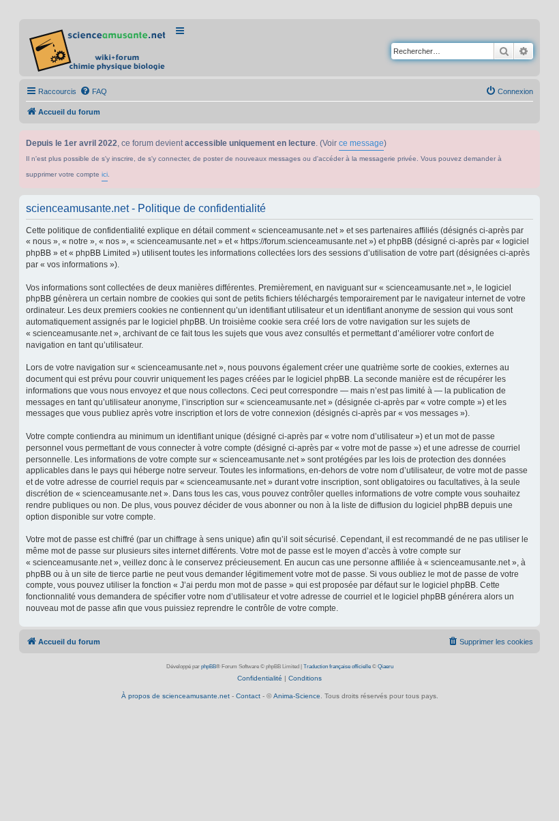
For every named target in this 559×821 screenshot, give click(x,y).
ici (105, 174)
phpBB (208, 666)
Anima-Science (296, 696)
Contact (248, 696)
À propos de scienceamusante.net (175, 696)
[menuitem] (93, 91)
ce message (361, 143)
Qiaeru (385, 666)
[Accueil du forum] (98, 48)
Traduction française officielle (337, 666)
